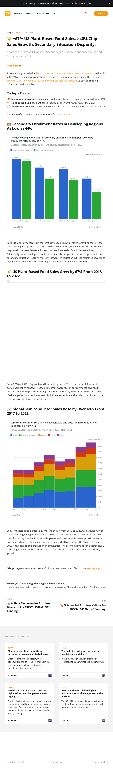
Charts (17, 33)
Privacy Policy (56, 762)
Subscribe (101, 13)
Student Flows (42, 13)
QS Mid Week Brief (22, 13)
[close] (109, 3)
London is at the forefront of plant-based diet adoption (65, 73)
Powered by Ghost (100, 762)
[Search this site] (86, 13)
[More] (54, 13)
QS (10, 33)
